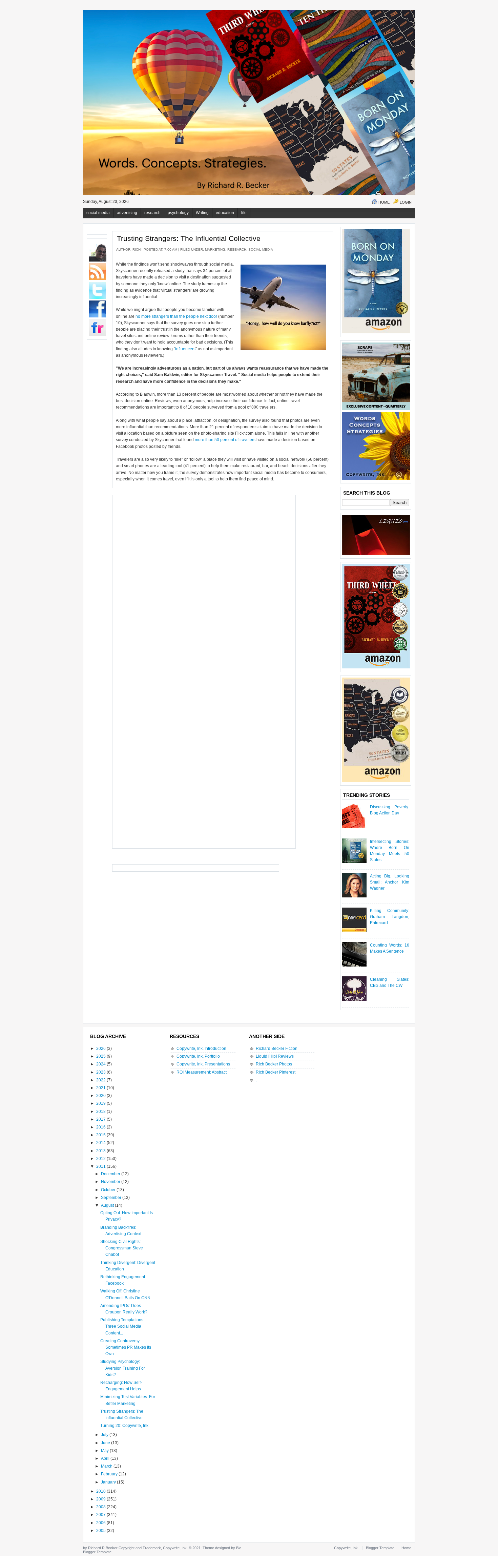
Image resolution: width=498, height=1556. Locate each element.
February (110, 1474)
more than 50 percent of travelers (225, 439)
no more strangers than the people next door (176, 316)
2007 (101, 1514)
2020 (101, 1095)
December (111, 1173)
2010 (101, 1491)
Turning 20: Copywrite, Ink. (124, 1425)
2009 (101, 1499)
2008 (101, 1507)
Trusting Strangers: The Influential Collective (189, 238)
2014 (101, 1142)
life (244, 212)
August (108, 1205)
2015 (101, 1135)
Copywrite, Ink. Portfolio (198, 1056)
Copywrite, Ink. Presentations (203, 1064)
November (111, 1181)
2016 (101, 1127)
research (152, 212)
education (225, 212)
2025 (101, 1056)
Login (406, 202)
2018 (101, 1111)
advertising (127, 212)
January (109, 1482)
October (109, 1189)
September (111, 1197)
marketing (215, 249)
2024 (101, 1064)
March (107, 1466)
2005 (101, 1530)
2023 (101, 1072)
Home (384, 202)
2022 (101, 1080)
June (106, 1442)
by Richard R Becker (100, 1548)
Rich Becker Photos (274, 1064)
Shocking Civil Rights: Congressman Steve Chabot (121, 1248)
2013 (101, 1150)
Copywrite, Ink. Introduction (201, 1048)
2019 (101, 1103)
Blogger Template (97, 1552)
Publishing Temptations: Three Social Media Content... (122, 1326)
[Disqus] (204, 583)
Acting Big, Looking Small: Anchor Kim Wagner (389, 882)
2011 (101, 1166)
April (105, 1458)
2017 (101, 1119)
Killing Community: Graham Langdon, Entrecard (389, 916)
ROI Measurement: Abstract (202, 1072)
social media (98, 212)
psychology (178, 212)
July (105, 1434)
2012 (101, 1158)
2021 (101, 1087)
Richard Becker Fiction (276, 1048)
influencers (185, 349)
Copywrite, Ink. (346, 1548)
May (105, 1450)
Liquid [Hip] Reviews (275, 1056)
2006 (101, 1522)
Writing (202, 212)
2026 (101, 1048)
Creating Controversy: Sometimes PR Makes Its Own (125, 1347)
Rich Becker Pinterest (275, 1072)
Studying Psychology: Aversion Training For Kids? (122, 1368)
